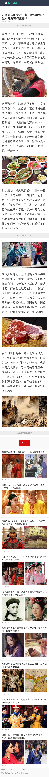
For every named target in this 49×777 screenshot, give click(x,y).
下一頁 (25, 443)
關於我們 (4, 773)
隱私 (22, 773)
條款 (18, 773)
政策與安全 (12, 773)
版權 (26, 773)
